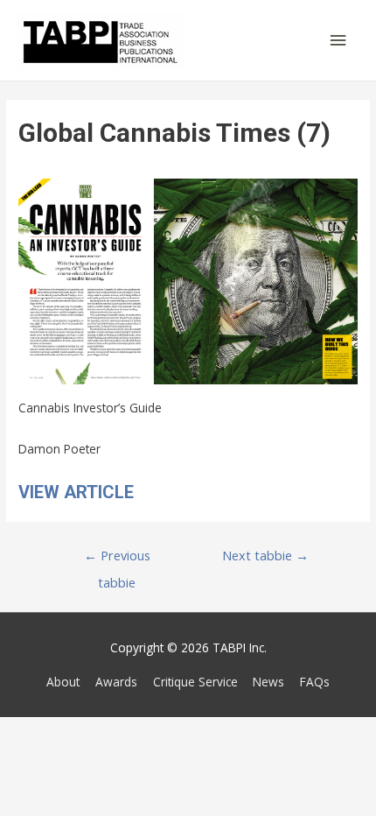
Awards (116, 681)
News (268, 681)
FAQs (315, 681)
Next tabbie (265, 555)
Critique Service (195, 681)
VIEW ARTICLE (76, 492)
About (63, 681)
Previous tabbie (117, 559)
